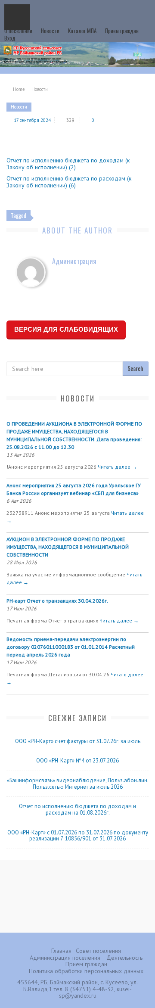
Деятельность (124, 957)
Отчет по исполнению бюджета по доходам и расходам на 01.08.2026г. (77, 809)
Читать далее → (117, 467)
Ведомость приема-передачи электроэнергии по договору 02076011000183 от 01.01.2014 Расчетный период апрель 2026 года (70, 647)
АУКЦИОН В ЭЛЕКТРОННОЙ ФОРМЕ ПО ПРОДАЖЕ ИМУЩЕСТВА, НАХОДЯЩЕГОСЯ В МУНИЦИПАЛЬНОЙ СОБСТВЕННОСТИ (67, 547)
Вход (10, 38)
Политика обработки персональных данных (86, 971)
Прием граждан (122, 30)
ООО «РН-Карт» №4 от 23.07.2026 (77, 760)
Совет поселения (98, 951)
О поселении (18, 30)
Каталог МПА (82, 30)
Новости (50, 30)
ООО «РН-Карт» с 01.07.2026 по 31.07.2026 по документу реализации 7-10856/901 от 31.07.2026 (77, 836)
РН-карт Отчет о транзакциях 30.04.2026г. (57, 600)
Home (19, 89)
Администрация (74, 261)
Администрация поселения (65, 957)
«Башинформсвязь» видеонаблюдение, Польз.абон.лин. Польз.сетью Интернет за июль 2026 (78, 783)
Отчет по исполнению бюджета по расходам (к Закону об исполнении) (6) (68, 181)
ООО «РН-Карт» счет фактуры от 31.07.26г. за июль (77, 741)
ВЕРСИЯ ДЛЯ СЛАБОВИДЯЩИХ (66, 329)
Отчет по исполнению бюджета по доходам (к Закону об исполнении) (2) (68, 163)
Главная (61, 951)
